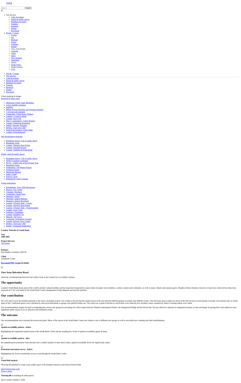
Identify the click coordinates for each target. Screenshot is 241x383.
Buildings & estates (18, 22)
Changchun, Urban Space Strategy (20, 114)
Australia (14, 51)
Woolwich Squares (13, 172)
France (13, 42)
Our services (11, 76)
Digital (13, 28)
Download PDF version (11, 263)
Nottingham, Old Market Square (19, 167)
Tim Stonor (5, 243)
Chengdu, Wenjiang (14, 192)
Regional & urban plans (10, 98)
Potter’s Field (11, 174)
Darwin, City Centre (14, 190)
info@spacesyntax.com (10, 369)
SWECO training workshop (17, 161)
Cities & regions (17, 17)
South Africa (16, 65)
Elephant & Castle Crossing (17, 179)
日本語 (9, 3)
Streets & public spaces (20, 19)
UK (12, 38)
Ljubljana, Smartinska (14, 212)
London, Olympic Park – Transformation (22, 208)
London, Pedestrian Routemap (18, 123)
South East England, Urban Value (19, 130)
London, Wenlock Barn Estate (18, 145)
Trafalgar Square (12, 170)
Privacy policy (6, 371)
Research (14, 26)
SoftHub (9, 107)
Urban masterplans (8, 183)
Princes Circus (11, 177)
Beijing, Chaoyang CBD (16, 128)
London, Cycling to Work (16, 116)
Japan (13, 56)
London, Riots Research (15, 132)
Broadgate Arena (12, 143)
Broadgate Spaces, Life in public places (21, 141)
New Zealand (16, 58)
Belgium (14, 40)
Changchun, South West (15, 194)
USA (13, 69)
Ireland (14, 47)
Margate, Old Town (14, 217)
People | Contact (12, 33)
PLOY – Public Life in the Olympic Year (22, 163)
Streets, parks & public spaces (13, 154)
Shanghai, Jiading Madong (16, 199)
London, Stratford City (15, 215)
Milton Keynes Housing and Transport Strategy (25, 110)
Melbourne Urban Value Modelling (20, 103)
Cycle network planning (15, 112)
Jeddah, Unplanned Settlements (18, 226)
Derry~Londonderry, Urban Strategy (20, 121)
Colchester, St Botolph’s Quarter (19, 219)
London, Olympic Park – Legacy (19, 203)
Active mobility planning (16, 105)
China (13, 53)
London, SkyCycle (13, 119)
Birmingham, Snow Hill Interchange (20, 187)
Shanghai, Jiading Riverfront (17, 201)
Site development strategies (11, 136)
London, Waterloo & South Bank (19, 150)
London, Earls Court (14, 210)
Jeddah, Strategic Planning (16, 125)
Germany (14, 44)
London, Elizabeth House (16, 148)
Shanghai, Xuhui (12, 196)
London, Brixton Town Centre (18, 221)
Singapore (15, 60)
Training (14, 24)
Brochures (15, 31)
